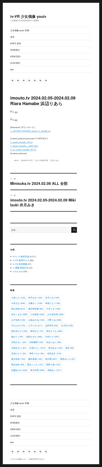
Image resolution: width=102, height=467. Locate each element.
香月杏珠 (37, 370)
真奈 (69, 347)
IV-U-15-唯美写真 (41, 160)
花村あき (54, 353)
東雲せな (36, 331)
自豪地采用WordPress (37, 459)
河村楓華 (36, 342)
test (12, 69)
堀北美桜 (18, 308)
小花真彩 (37, 314)
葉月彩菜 (18, 358)
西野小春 (53, 364)
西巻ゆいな (67, 358)
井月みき (35, 297)
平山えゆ (18, 325)
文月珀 (67, 325)
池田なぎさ (34, 336)
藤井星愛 (35, 358)
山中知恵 (18, 319)
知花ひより (18, 353)
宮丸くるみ (19, 314)
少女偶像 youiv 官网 (19, 30)
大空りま (53, 308)
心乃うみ (35, 325)
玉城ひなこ (37, 347)
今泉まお (18, 303)
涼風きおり (18, 347)
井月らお (52, 297)
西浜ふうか (35, 364)
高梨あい (54, 370)
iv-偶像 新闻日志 (20, 267)
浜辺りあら (55, 160)
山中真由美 (55, 314)
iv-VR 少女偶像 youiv (28, 16)
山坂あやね (36, 319)
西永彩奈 (17, 364)
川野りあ (54, 319)
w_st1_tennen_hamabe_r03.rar (23, 149)
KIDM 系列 (15, 56)
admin (16, 160)
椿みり (17, 336)
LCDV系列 (15, 62)
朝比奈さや (19, 331)
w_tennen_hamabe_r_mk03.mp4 (24, 145)
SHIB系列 (15, 49)
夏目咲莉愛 (35, 308)
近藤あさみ (19, 370)
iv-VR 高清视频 (20, 264)
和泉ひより (52, 303)
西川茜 (51, 358)
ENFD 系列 (15, 43)
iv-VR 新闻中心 (20, 260)
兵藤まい (35, 303)
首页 (12, 36)
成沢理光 (51, 325)
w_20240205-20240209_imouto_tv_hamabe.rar (30, 131)
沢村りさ (52, 336)
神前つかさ (36, 353)
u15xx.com (17, 271)
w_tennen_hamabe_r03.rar (21, 142)
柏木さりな (54, 331)
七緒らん (18, 297)
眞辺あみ (55, 347)
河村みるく (18, 342)
